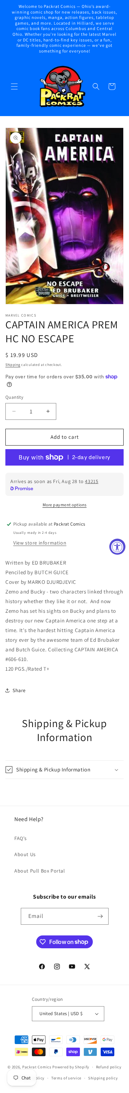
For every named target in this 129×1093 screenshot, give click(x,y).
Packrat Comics (37, 1066)
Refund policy (108, 1066)
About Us (25, 854)
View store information (39, 543)
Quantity (14, 397)
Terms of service (66, 1077)
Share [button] (19, 690)
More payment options (65, 504)
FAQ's (20, 838)
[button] (14, 86)
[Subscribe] (100, 916)
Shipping (12, 364)
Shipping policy (103, 1077)
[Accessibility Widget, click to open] (117, 546)
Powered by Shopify (70, 1066)
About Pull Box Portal (39, 871)
